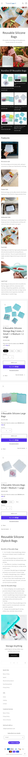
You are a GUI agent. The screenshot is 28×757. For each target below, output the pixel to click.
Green (12, 351)
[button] (2, 3)
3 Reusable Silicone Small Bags (7, 88)
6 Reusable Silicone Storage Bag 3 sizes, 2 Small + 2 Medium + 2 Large (19, 127)
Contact (5, 703)
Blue (6, 351)
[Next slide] (17, 663)
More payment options (14, 370)
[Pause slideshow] (25, 663)
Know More (14, 655)
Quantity (5, 354)
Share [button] (6, 375)
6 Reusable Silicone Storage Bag (6, 127)
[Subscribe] (22, 737)
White (18, 351)
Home (4, 697)
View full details (19, 375)
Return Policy (6, 674)
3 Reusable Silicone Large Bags (7, 106)
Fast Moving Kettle (7, 684)
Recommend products (8, 680)
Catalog (5, 700)
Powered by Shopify (18, 754)
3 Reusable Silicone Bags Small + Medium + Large (20, 107)
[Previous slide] (10, 663)
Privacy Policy (6, 687)
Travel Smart (11, 754)
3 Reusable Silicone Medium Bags (20, 84)
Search (4, 677)
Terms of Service (7, 719)
